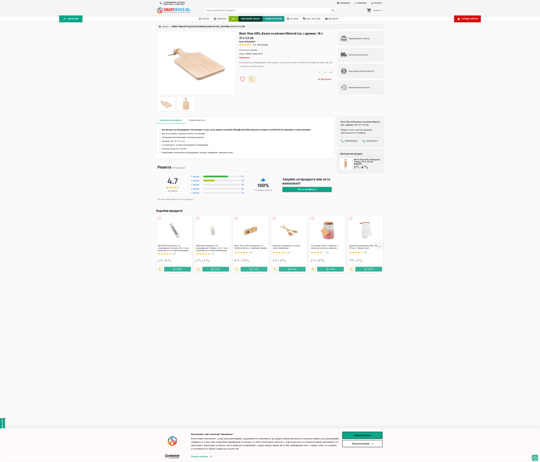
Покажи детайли (199, 456)
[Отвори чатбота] (535, 458)
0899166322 (169, 4)
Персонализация (360, 443)
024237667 (179, 4)
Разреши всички (362, 435)
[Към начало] (173, 10)
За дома (253, 50)
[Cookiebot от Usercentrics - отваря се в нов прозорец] (172, 456)
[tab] (170, 120)
